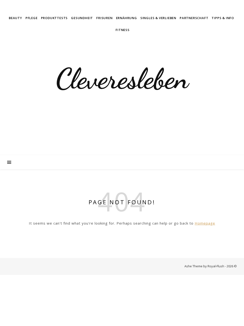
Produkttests (54, 18)
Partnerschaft (194, 18)
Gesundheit (82, 18)
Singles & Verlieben (158, 18)
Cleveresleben (122, 78)
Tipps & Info (223, 18)
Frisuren (104, 18)
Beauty (15, 18)
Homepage (205, 223)
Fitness (123, 30)
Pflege (31, 18)
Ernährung (126, 18)
